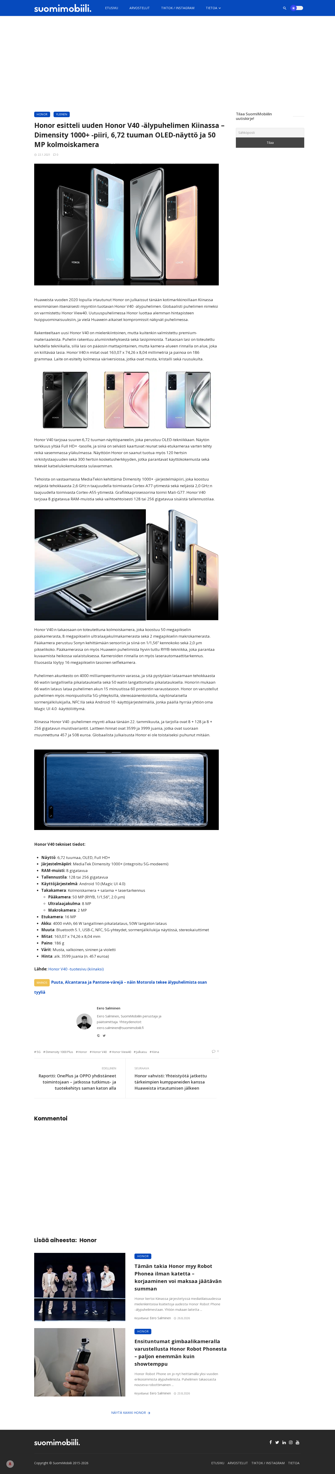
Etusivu (111, 8)
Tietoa (211, 8)
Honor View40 (121, 1052)
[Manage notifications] (10, 1464)
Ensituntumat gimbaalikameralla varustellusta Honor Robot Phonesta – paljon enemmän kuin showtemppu (180, 1352)
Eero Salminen (108, 1008)
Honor (42, 114)
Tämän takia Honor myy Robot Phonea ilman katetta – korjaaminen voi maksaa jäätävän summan (178, 1277)
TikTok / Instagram (177, 8)
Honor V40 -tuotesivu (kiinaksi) (76, 969)
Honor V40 (99, 1052)
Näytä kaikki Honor (128, 1412)
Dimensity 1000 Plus (59, 1052)
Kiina (155, 1052)
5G (39, 1052)
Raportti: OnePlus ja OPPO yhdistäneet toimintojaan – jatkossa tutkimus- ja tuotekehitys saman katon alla (77, 1082)
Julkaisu (141, 1052)
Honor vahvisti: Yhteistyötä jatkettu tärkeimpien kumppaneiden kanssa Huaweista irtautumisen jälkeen (170, 1082)
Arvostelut (139, 8)
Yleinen (61, 114)
